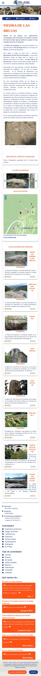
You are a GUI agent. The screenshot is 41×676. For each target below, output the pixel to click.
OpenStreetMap (26, 228)
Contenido (8, 570)
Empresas (8, 537)
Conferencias (10, 534)
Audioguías (9, 544)
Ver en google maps (9, 237)
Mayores (8, 565)
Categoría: (7, 511)
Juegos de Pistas (11, 531)
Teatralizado (9, 567)
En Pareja (8, 547)
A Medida (8, 573)
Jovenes (8, 555)
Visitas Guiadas (11, 562)
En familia (8, 560)
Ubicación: (8, 506)
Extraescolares (10, 539)
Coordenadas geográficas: (13, 516)
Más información (18, 672)
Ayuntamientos (10, 542)
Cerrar (33, 672)
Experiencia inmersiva (13, 529)
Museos (8, 557)
